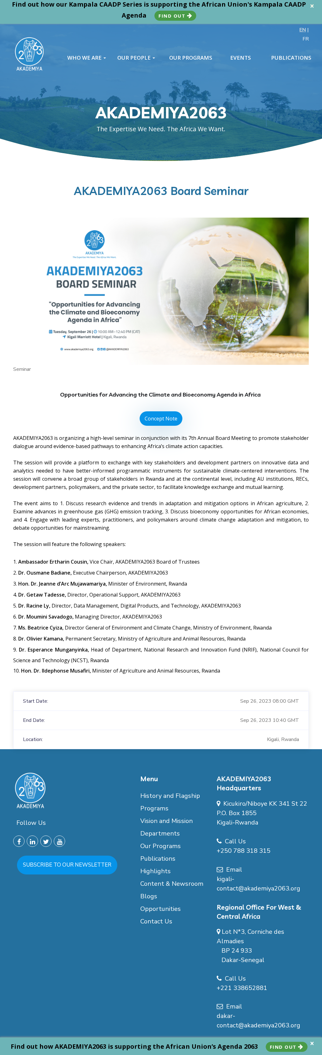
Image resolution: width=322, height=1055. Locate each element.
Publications (157, 858)
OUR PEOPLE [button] (134, 58)
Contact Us (156, 921)
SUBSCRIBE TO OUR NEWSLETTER (67, 864)
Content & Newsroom (171, 883)
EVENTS (240, 58)
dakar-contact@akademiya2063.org (258, 1021)
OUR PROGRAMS (190, 58)
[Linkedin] (32, 841)
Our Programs (160, 846)
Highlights (155, 871)
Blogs (148, 896)
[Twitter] (46, 841)
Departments (160, 833)
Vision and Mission (166, 821)
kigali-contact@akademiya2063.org (258, 884)
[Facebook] (19, 841)
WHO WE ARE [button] (85, 58)
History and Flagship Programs (170, 802)
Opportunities (160, 909)
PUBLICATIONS (291, 58)
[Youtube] (59, 841)
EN (302, 29)
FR (306, 38)
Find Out (172, 16)
